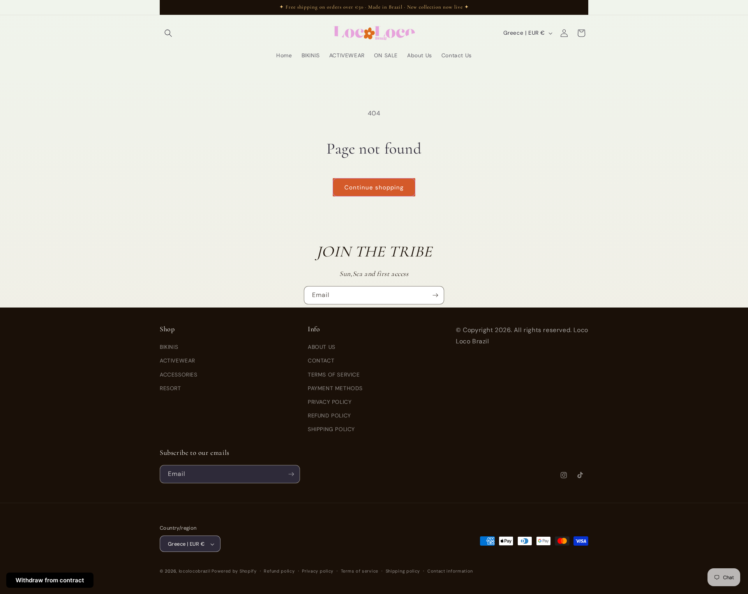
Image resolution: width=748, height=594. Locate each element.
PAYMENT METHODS (335, 388)
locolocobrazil (194, 571)
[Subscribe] (435, 295)
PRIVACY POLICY (329, 401)
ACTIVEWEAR (177, 360)
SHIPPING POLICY (331, 429)
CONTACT (321, 360)
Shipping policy (403, 571)
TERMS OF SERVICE (334, 374)
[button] (168, 33)
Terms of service (359, 571)
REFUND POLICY (329, 415)
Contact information (450, 571)
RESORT (170, 388)
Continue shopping (374, 187)
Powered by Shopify (234, 571)
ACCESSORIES (179, 374)
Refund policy (279, 571)
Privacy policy (317, 571)
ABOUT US (321, 346)
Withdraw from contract (50, 580)
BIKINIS (169, 346)
